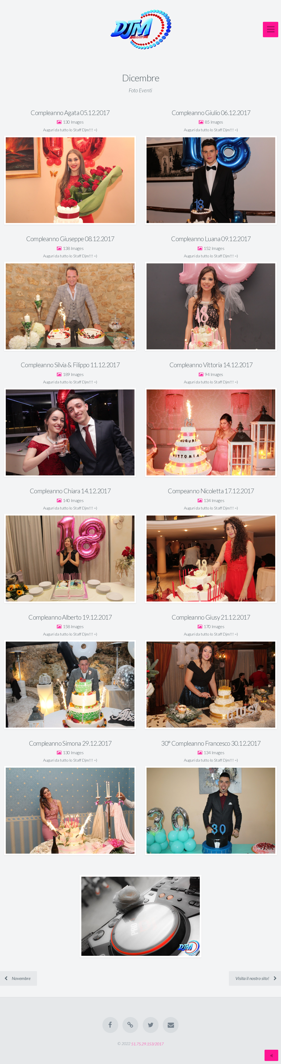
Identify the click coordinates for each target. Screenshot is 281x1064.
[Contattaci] (171, 1025)
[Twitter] (151, 1025)
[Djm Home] (130, 1025)
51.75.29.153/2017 (147, 1043)
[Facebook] (110, 1025)
